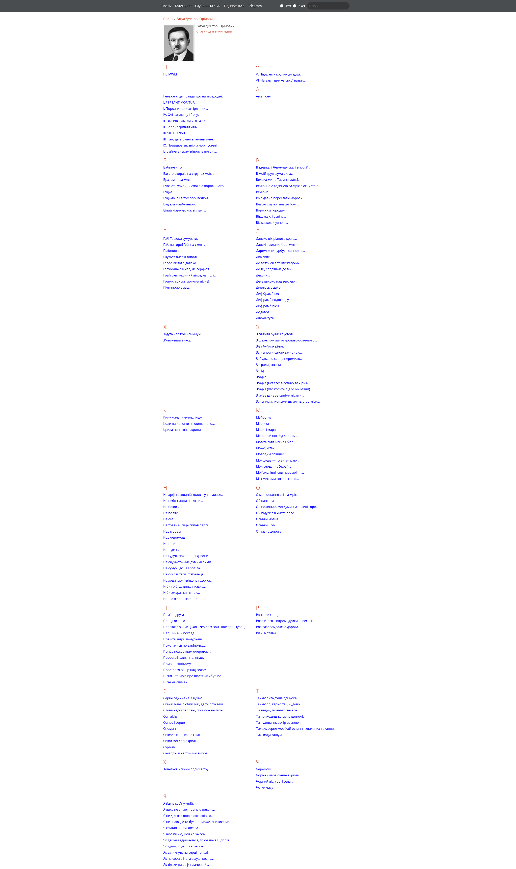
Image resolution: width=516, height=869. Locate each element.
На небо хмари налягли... (183, 500)
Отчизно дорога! (269, 531)
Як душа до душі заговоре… (184, 846)
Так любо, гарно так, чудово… (279, 704)
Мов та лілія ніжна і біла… (276, 442)
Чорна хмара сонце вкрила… (278, 775)
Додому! (262, 312)
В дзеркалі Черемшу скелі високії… (283, 167)
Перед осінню (174, 621)
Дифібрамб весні (269, 293)
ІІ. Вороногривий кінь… (181, 127)
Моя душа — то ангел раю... (277, 460)
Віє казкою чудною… (272, 222)
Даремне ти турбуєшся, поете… (280, 250)
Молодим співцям (270, 454)
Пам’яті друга (173, 614)
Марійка (262, 423)
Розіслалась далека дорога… (278, 627)
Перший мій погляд (178, 633)
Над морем (172, 531)
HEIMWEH (170, 74)
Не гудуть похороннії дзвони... (187, 556)
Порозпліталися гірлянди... (184, 657)
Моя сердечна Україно (273, 466)
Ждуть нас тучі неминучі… (183, 334)
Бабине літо (172, 167)
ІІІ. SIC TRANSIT (174, 133)
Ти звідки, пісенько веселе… (278, 710)
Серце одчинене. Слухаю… (184, 698)
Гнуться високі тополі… (181, 257)
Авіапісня (263, 96)
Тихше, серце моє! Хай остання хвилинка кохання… (296, 728)
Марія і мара (266, 429)
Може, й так (265, 448)
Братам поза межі (177, 179)
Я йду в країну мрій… (179, 803)
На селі (168, 519)
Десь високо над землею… (276, 281)
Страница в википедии (214, 31)
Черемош (263, 769)
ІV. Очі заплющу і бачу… (182, 114)
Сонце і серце (174, 722)
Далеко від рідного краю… (276, 238)
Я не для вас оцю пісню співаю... (188, 816)
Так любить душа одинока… (277, 698)
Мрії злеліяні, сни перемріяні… (280, 472)
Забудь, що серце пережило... (279, 358)
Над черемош (174, 537)
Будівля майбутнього (179, 204)
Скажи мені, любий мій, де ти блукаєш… (194, 704)
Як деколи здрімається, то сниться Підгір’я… (197, 840)
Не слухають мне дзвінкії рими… (188, 562)
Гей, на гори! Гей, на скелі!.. (184, 244)
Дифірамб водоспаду (272, 299)
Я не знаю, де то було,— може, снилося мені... (199, 822)
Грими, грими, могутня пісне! (186, 281)
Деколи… (263, 275)
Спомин (169, 728)
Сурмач (169, 747)
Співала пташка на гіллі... (182, 735)
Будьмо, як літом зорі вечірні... (187, 198)
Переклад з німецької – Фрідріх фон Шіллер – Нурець (204, 627)
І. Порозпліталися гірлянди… (185, 108)
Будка (167, 192)
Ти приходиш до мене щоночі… (281, 716)
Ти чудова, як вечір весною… (278, 722)
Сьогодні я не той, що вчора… (186, 753)
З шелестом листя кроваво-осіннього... (286, 340)
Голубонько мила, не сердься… (187, 269)
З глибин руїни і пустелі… (275, 334)
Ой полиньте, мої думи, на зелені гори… (287, 507)
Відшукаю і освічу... (271, 216)
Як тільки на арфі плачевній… (186, 864)
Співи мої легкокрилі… (180, 741)
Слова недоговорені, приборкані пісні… (194, 710)
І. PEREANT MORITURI (179, 102)
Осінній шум (265, 525)
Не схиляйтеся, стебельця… (184, 574)
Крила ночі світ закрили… (183, 429)
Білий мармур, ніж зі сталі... (184, 210)
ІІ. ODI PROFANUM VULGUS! (184, 121)
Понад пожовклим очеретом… (187, 651)
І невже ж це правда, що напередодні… (194, 96)
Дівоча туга (265, 318)
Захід (260, 371)
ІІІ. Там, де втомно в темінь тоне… (189, 139)
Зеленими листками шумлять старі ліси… (288, 401)
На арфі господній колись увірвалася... (193, 494)
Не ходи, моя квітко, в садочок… (188, 580)
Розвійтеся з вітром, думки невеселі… (285, 621)
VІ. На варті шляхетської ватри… (281, 80)
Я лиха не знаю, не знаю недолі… (189, 809)
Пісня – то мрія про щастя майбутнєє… (193, 676)
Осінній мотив (267, 519)
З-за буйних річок (270, 346)
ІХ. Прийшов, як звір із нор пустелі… (191, 145)
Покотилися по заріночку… (184, 645)
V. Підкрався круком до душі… (279, 74)
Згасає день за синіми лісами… (280, 395)
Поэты (166, 6)
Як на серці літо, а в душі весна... (188, 858)
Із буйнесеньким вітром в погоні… (190, 151)
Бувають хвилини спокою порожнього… (194, 186)
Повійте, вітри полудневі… (183, 639)
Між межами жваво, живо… (277, 478)
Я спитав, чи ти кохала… (182, 828)
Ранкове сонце (267, 614)
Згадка (261, 377)
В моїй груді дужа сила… (275, 173)
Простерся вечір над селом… (186, 670)
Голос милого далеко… (181, 263)
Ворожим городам (270, 210)
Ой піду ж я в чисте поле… (276, 513)
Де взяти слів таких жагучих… (279, 263)
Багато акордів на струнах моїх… (188, 173)
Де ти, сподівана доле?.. (274, 269)
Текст (301, 6)
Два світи (263, 257)
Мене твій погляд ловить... (276, 435)
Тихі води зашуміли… (272, 735)
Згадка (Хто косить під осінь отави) (283, 389)
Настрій (169, 543)
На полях (170, 513)
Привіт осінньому (177, 664)
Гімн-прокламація (177, 287)
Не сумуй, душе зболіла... (182, 568)
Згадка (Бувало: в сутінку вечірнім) (283, 383)
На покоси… (172, 507)
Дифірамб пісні (268, 306)
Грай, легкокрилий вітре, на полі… (190, 275)
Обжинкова (265, 500)
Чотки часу (264, 787)
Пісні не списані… (177, 682)
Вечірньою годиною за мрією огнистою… (288, 186)
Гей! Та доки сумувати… (181, 238)
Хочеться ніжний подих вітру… (187, 769)
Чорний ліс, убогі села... (274, 781)
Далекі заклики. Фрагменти (277, 244)
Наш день (171, 550)
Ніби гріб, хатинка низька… (184, 586)
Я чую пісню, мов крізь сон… (185, 834)
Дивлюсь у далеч (269, 287)
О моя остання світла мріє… (277, 494)
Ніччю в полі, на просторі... (184, 599)
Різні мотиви (266, 633)
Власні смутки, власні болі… (277, 204)
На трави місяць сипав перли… (187, 525)
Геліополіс (171, 250)
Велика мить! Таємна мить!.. (278, 179)
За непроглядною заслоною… (279, 352)
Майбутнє (263, 417)
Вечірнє (262, 192)
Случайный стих (207, 6)
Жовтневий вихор (177, 340)
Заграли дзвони (268, 364)
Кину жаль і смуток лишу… (183, 417)
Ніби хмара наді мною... (182, 592)
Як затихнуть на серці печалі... (186, 852)
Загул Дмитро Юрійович (195, 19)
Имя (287, 6)
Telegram (255, 6)
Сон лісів (170, 716)
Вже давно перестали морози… (280, 198)
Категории (183, 6)
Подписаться (234, 6)
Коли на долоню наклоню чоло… (189, 423)
